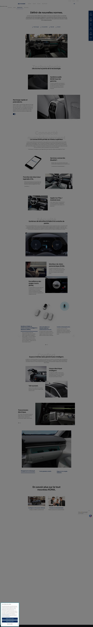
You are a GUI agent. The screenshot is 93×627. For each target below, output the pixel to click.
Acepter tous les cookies (10, 618)
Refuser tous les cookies (10, 621)
